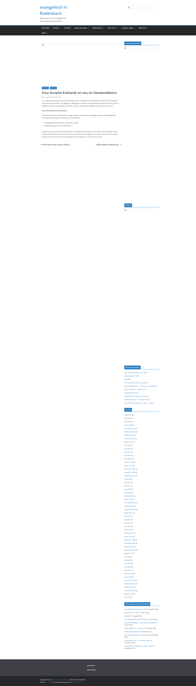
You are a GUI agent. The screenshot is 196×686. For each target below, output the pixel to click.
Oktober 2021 (128, 506)
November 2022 (129, 472)
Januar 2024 (128, 425)
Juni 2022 (127, 482)
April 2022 (127, 489)
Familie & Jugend (80, 28)
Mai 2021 (127, 523)
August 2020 (128, 553)
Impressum (91, 665)
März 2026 (127, 422)
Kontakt (67, 28)
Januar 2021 (128, 536)
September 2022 (129, 476)
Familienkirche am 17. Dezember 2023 (137, 400)
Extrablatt (127, 379)
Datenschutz (91, 670)
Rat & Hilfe (111, 28)
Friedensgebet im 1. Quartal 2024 (135, 389)
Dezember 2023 (129, 428)
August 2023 (128, 442)
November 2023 (129, 432)
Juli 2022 (127, 479)
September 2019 (129, 590)
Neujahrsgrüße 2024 (131, 393)
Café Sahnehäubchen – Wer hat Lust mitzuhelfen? (140, 386)
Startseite (45, 28)
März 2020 (127, 570)
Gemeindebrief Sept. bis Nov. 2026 (135, 373)
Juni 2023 (127, 449)
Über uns (142, 28)
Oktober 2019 (128, 587)
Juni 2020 (127, 560)
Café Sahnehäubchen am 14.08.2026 (136, 383)
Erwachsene (97, 28)
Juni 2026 (127, 418)
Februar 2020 (128, 574)
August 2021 (128, 513)
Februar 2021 (128, 533)
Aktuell (56, 28)
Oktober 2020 (128, 547)
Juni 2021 (127, 520)
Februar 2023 (128, 462)
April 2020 (127, 567)
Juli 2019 (127, 597)
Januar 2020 (128, 577)
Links (43, 33)
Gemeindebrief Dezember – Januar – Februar (139, 403)
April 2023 (127, 455)
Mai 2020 (127, 563)
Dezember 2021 (129, 503)
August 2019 (128, 594)
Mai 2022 (127, 486)
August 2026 (128, 415)
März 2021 (127, 530)
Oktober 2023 (128, 435)
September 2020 (129, 550)
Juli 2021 (127, 516)
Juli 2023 (127, 445)
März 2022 (127, 493)
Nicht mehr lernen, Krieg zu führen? (56, 145)
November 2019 (129, 584)
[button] (60, 28)
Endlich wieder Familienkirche (107, 145)
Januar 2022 (128, 499)
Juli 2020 (127, 557)
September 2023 (129, 439)
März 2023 (127, 459)
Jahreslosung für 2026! (131, 376)
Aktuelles (45, 88)
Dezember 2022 (129, 469)
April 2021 (127, 526)
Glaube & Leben (127, 28)
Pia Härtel (58, 97)
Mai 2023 (127, 452)
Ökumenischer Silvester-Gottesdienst (136, 396)
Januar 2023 (128, 466)
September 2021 (129, 509)
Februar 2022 (128, 496)
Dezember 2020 (129, 540)
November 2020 (129, 543)
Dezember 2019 (129, 580)
